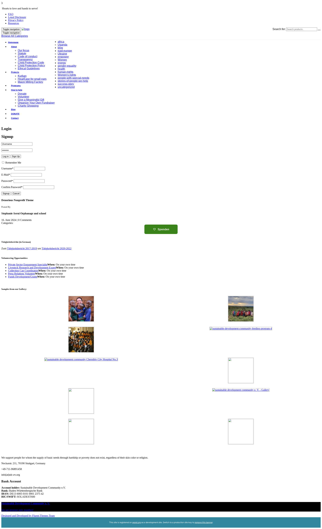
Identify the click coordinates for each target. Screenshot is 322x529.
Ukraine (62, 53)
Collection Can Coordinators (23, 270)
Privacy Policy (15, 20)
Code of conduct (27, 56)
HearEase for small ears (32, 78)
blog (60, 47)
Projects (15, 72)
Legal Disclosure (17, 17)
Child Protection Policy (31, 65)
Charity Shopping (28, 105)
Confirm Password (11, 187)
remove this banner (203, 522)
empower (63, 56)
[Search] (319, 30)
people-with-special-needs (73, 77)
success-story (66, 84)
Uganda (62, 44)
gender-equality (67, 65)
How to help (16, 90)
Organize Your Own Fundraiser (36, 102)
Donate (22, 93)
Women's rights (67, 74)
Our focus (23, 50)
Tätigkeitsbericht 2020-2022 (56, 248)
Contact (15, 118)
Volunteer (23, 96)
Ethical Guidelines (29, 68)
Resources (13, 23)
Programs (16, 86)
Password (7, 180)
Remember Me (13, 162)
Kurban (22, 75)
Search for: (279, 29)
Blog (13, 109)
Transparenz (25, 59)
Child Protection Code (31, 62)
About (14, 47)
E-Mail (5, 174)
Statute (22, 53)
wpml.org (136, 522)
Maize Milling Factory (30, 82)
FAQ (10, 14)
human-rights (65, 71)
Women (62, 59)
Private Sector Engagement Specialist (27, 264)
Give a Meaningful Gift (31, 99)
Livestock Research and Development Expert (32, 267)
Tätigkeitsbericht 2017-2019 (22, 248)
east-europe (65, 50)
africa (61, 41)
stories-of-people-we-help (73, 81)
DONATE (15, 114)
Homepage (13, 42)
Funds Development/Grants (22, 276)
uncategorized (66, 87)
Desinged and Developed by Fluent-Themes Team (28, 515)
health (61, 68)
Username (7, 168)
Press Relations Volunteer (21, 273)
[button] (29, 80)
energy (62, 62)
